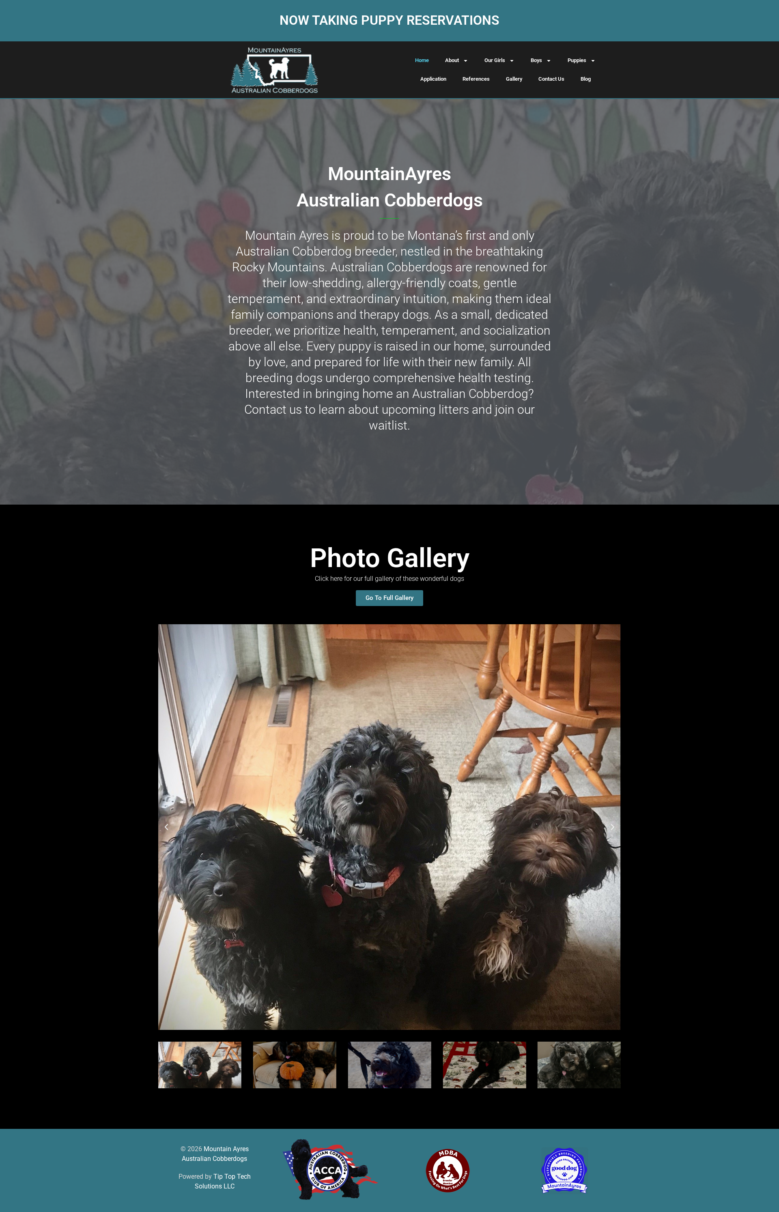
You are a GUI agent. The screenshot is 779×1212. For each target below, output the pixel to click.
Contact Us (551, 79)
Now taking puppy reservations (389, 20)
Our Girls (494, 60)
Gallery (514, 79)
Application (433, 79)
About (452, 60)
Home (422, 60)
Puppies (577, 60)
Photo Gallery (389, 558)
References (476, 79)
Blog (586, 79)
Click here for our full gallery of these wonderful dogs (389, 578)
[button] (166, 827)
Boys (536, 60)
